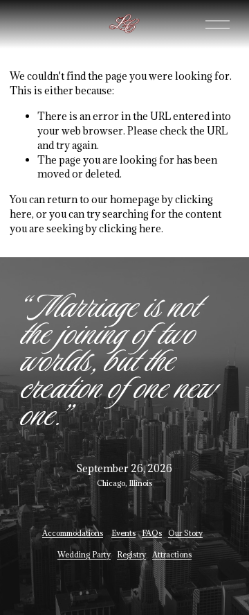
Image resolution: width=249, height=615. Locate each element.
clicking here (130, 228)
